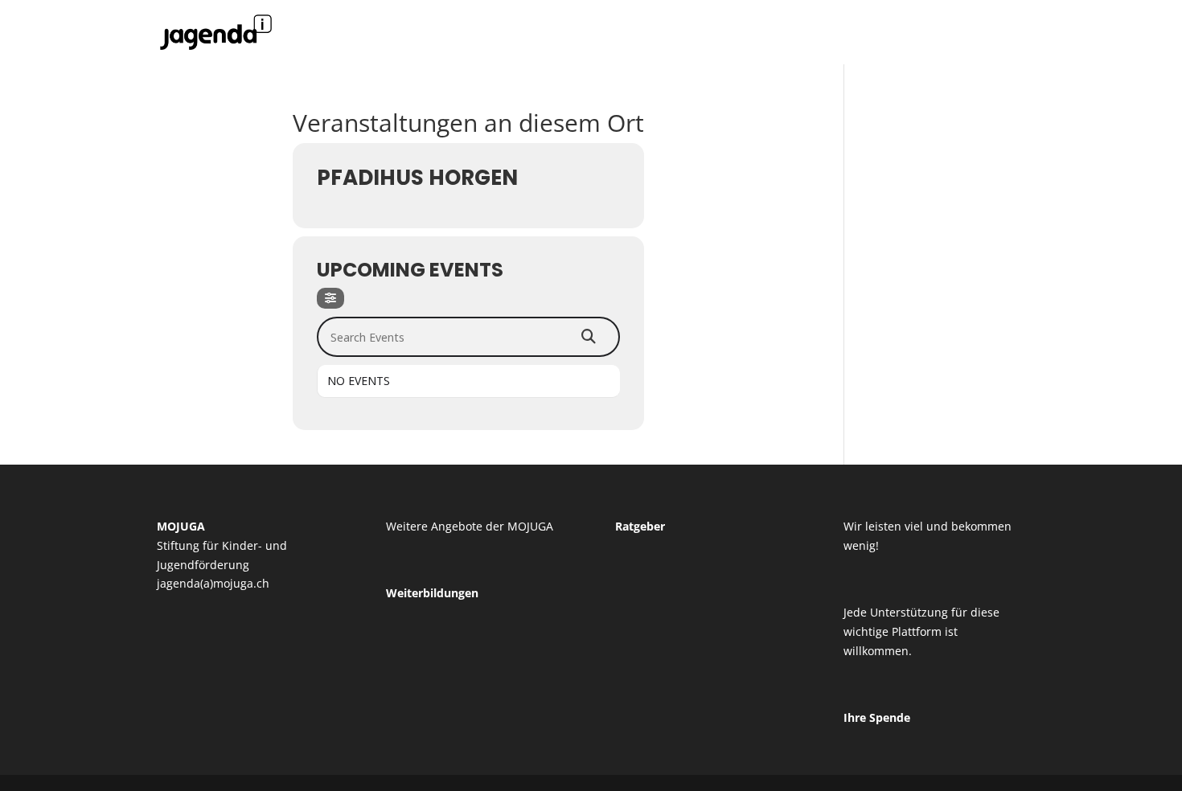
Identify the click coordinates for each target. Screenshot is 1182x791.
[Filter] (330, 298)
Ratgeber (640, 526)
